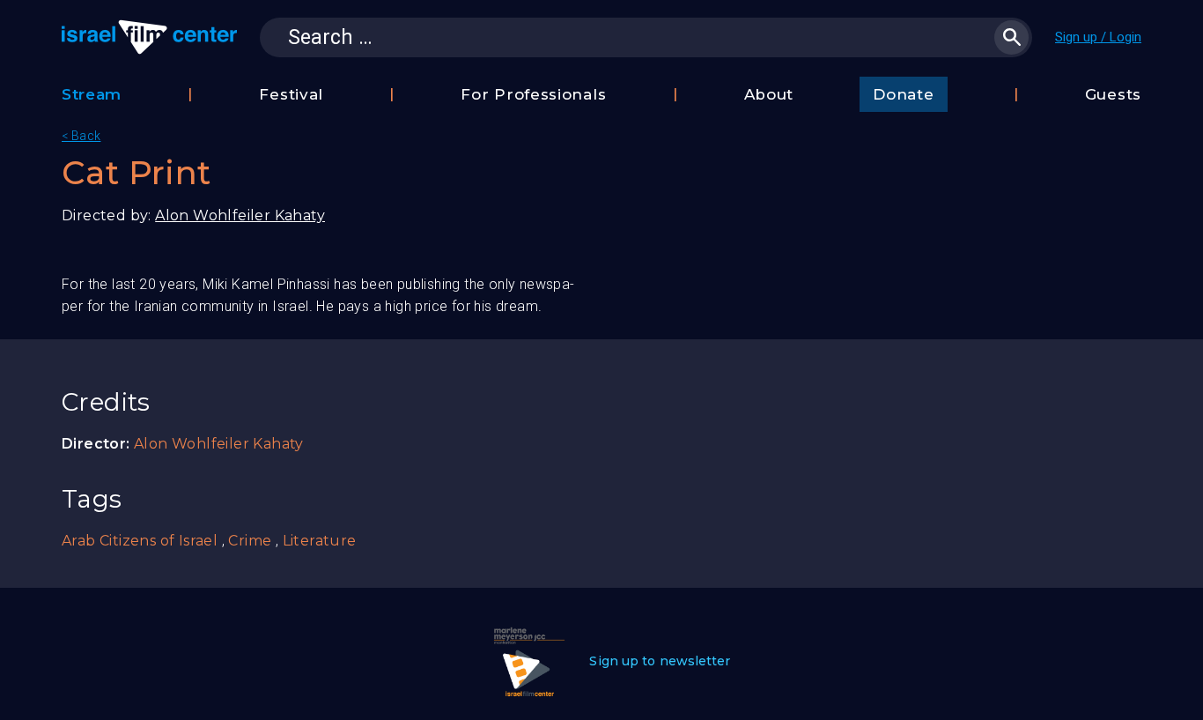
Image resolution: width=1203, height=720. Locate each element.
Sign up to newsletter (659, 661)
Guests (1113, 94)
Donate (903, 94)
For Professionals (533, 94)
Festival (291, 94)
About (769, 94)
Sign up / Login (1098, 37)
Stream (92, 94)
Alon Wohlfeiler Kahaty (240, 215)
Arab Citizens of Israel (140, 540)
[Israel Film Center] (149, 37)
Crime (249, 540)
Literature (320, 540)
